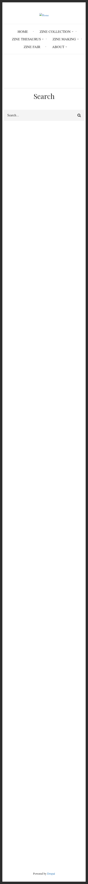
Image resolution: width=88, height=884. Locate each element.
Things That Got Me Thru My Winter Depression (39, 736)
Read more (21, 366)
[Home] (44, 14)
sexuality (65, 438)
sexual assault (43, 555)
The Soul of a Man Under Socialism (30, 747)
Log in (13, 664)
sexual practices (15, 192)
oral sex (11, 344)
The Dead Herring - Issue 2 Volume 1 (31, 730)
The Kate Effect (15, 753)
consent (67, 555)
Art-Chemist (12, 725)
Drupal (51, 873)
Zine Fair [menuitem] (32, 46)
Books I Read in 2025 (20, 770)
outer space (13, 446)
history (38, 430)
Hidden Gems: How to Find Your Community (37, 758)
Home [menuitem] (23, 31)
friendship (50, 344)
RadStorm (44, 844)
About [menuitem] (58, 46)
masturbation (14, 555)
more (72, 779)
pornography (57, 547)
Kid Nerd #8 (13, 764)
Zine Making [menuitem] (64, 39)
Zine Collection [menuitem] (55, 31)
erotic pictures (15, 438)
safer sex (33, 547)
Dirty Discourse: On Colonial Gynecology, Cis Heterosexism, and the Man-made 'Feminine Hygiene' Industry (43, 714)
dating (29, 344)
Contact (44, 836)
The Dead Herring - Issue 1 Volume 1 (31, 742)
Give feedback (14, 153)
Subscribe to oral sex (5, 607)
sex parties (42, 438)
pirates (56, 430)
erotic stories (14, 430)
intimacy (11, 547)
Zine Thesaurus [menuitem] (26, 39)
